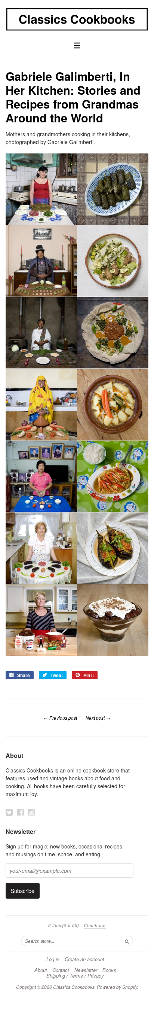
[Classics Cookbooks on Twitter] (9, 812)
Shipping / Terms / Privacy (75, 975)
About (40, 970)
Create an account (84, 959)
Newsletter (85, 970)
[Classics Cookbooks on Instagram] (31, 812)
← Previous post (60, 717)
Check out (95, 925)
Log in (52, 959)
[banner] (77, 19)
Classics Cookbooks (74, 987)
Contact (60, 970)
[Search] (127, 940)
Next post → (98, 717)
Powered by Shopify (117, 987)
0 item (63, 925)
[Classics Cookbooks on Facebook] (20, 812)
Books (109, 970)
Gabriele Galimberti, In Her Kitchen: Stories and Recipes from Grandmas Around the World (73, 97)
